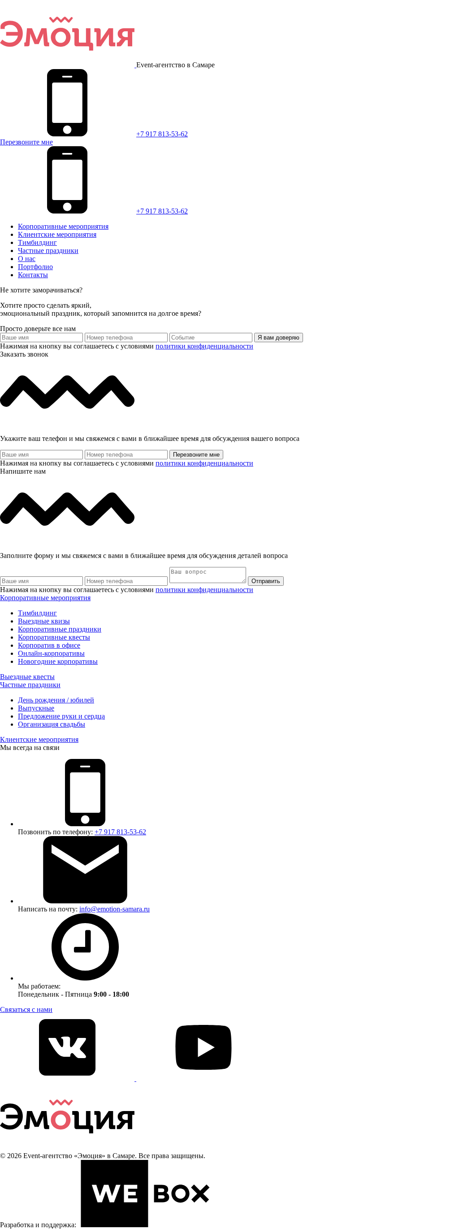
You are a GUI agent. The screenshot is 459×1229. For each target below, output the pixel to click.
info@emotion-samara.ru (114, 909)
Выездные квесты (27, 676)
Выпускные (36, 708)
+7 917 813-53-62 (162, 134)
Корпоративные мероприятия (63, 226)
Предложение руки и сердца (61, 716)
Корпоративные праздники (59, 629)
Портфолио (35, 266)
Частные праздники (48, 250)
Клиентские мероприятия (57, 234)
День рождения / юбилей (56, 700)
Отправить (265, 581)
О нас (26, 258)
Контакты (33, 275)
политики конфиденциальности (204, 346)
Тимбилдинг (37, 242)
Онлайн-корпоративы (51, 653)
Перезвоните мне (26, 142)
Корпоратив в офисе (49, 645)
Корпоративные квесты (54, 637)
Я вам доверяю (278, 337)
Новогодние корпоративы (58, 661)
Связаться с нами (26, 1009)
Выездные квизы (44, 621)
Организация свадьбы (51, 724)
